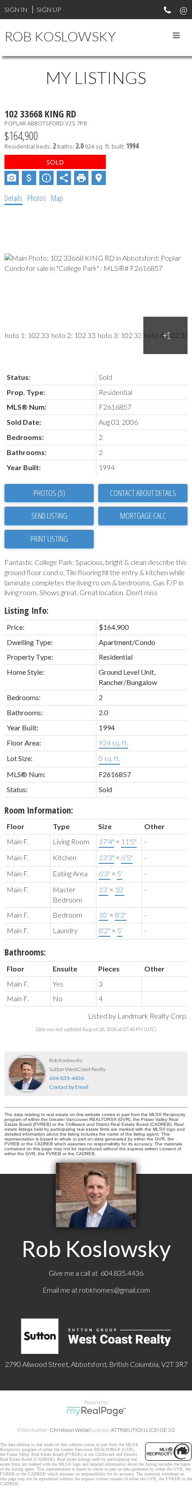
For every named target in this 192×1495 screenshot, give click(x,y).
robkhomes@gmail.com (114, 1289)
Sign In (15, 9)
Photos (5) (49, 493)
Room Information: (38, 810)
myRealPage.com (96, 1411)
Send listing (49, 515)
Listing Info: (26, 610)
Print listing (49, 538)
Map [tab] (57, 198)
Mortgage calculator (143, 516)
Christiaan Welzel (70, 1429)
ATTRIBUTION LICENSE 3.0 (143, 1429)
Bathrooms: (25, 952)
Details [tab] (13, 198)
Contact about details (143, 493)
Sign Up (49, 9)
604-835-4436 (66, 1078)
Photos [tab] (36, 198)
